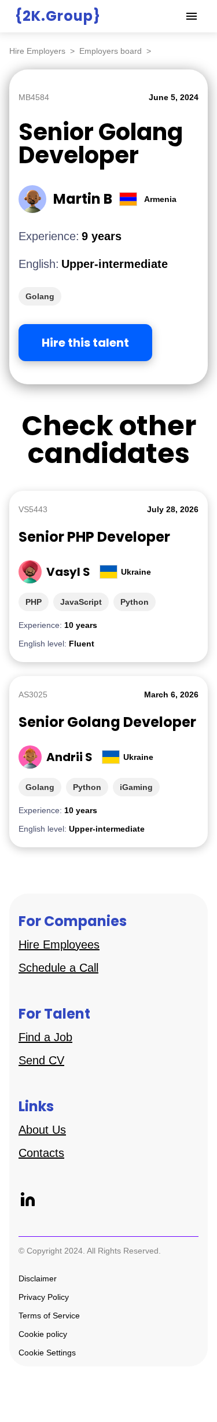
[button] (191, 16)
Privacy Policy (44, 1297)
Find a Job (45, 1037)
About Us (42, 1129)
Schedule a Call (58, 967)
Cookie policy (43, 1334)
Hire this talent (85, 343)
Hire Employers (37, 51)
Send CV (41, 1060)
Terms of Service (49, 1315)
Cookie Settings (47, 1352)
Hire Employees (59, 944)
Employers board (110, 51)
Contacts (41, 1153)
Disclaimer (38, 1278)
